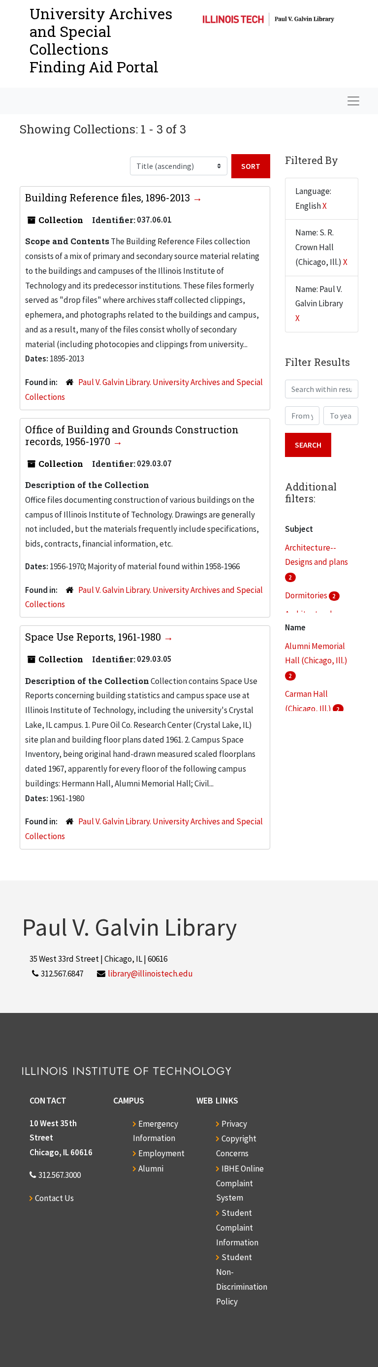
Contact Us (54, 1198)
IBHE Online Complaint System (240, 1183)
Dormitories (307, 595)
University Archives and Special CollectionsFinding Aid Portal (101, 40)
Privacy (234, 1123)
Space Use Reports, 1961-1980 (94, 636)
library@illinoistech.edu (150, 973)
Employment (161, 1153)
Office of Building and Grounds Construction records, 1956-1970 (132, 435)
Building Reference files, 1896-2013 (108, 197)
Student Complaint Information (237, 1227)
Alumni (150, 1168)
